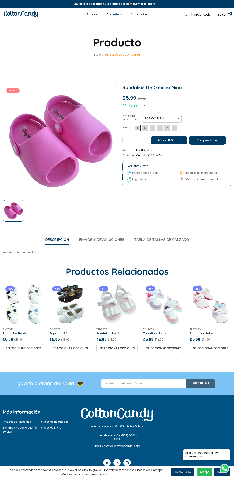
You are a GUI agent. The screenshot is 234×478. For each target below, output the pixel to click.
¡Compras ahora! (145, 4)
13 (152, 128)
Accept (204, 472)
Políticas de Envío (50, 427)
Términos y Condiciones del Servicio (20, 429)
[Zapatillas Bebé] (23, 304)
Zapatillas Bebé (14, 333)
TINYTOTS (8, 329)
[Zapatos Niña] (70, 304)
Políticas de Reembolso (54, 422)
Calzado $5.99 (145, 155)
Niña (159, 155)
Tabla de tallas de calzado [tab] (161, 239)
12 (145, 128)
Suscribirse (200, 383)
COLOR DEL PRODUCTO (129, 118)
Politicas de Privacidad (17, 422)
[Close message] (228, 452)
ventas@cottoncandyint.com (121, 446)
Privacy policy (182, 472)
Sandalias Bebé (107, 333)
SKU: (125, 150)
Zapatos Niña (59, 333)
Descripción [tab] (57, 239)
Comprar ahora (207, 140)
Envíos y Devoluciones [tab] (101, 239)
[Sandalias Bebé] (117, 304)
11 (138, 128)
